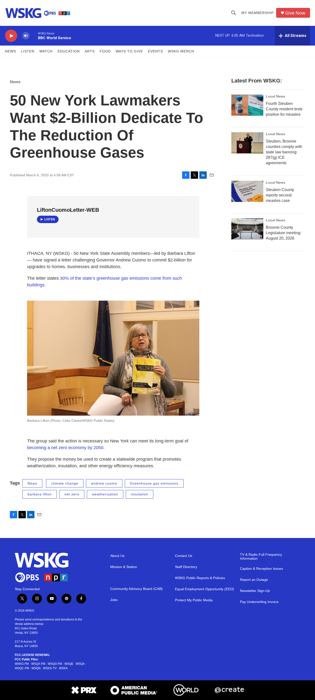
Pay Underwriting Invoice (259, 602)
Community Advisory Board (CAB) (136, 589)
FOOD (105, 51)
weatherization (105, 494)
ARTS (90, 51)
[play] (11, 36)
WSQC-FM (22, 668)
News (10, 51)
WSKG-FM (22, 664)
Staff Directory (186, 567)
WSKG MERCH (181, 51)
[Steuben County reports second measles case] (247, 191)
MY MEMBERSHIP (257, 13)
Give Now (295, 13)
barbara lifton (40, 494)
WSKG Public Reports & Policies (200, 578)
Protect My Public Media (194, 600)
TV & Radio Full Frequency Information (261, 556)
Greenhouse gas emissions (154, 483)
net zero (71, 494)
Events (155, 51)
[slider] (33, 35)
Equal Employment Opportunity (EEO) (204, 589)
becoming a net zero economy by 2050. (66, 447)
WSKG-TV (50, 668)
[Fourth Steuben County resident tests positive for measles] (247, 105)
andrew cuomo (104, 483)
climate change (64, 483)
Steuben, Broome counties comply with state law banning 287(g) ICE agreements (284, 152)
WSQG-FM (55, 664)
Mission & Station (123, 567)
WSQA (80, 664)
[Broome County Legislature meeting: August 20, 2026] (247, 229)
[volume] (26, 35)
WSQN (36, 668)
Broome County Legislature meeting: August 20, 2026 (283, 232)
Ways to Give (129, 51)
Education (69, 51)
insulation (139, 494)
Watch (46, 51)
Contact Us (183, 556)
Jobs (114, 600)
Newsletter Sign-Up (255, 591)
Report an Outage (254, 580)
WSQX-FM (38, 664)
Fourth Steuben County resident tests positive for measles (284, 108)
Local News (275, 96)
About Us (117, 556)
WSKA (63, 668)
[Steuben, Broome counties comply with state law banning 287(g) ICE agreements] (247, 142)
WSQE (68, 664)
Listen (27, 51)
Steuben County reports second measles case (280, 195)
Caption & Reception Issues (261, 568)
